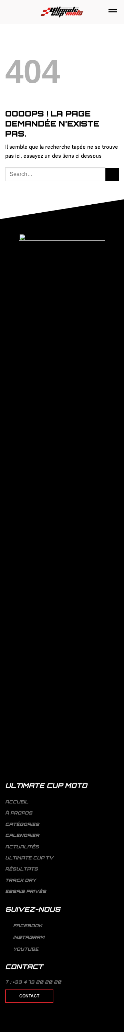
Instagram (28, 937)
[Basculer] (116, 824)
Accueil (16, 802)
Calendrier (22, 835)
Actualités (22, 846)
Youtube (25, 949)
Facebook (27, 926)
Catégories (22, 824)
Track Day (20, 880)
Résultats (21, 869)
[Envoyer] (112, 174)
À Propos (18, 813)
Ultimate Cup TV (29, 858)
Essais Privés (25, 891)
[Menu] (112, 12)
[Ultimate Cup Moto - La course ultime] (62, 12)
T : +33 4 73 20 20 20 (33, 982)
